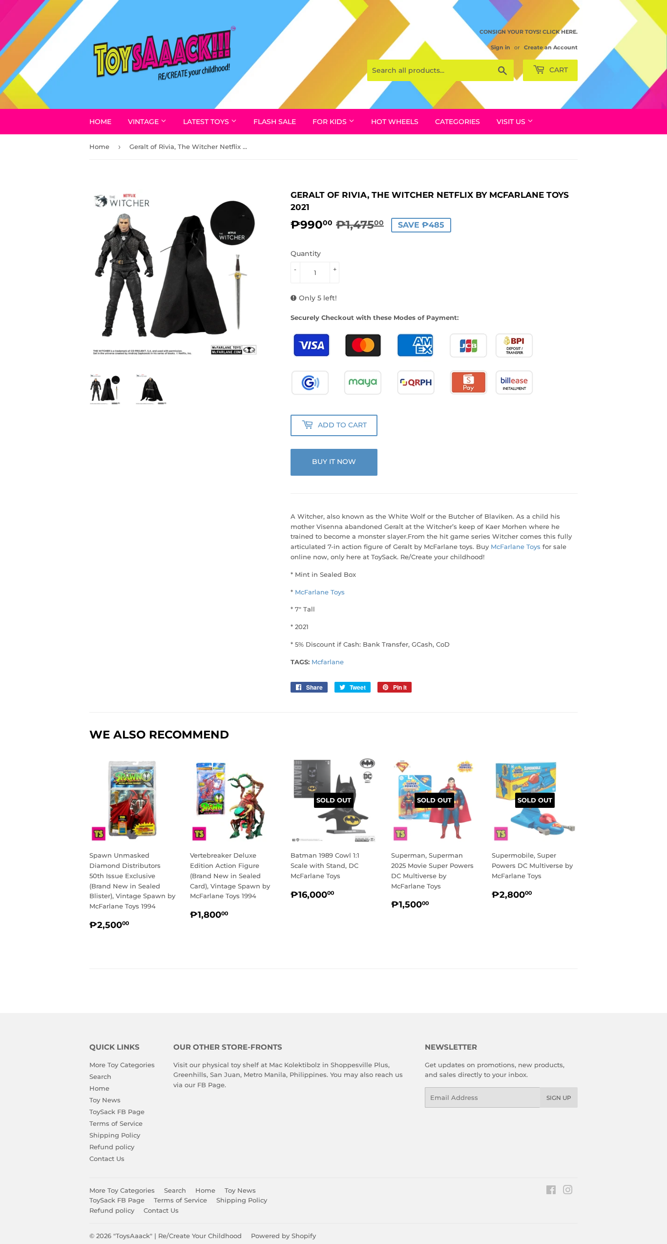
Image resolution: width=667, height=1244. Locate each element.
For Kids (331, 121)
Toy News (105, 1100)
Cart (557, 69)
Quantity (306, 253)
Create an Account (551, 47)
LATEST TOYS (207, 121)
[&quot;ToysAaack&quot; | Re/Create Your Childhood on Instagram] (568, 1191)
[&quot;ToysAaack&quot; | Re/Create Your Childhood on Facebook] (551, 1191)
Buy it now (334, 461)
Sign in (500, 47)
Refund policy (111, 1147)
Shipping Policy (114, 1135)
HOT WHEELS (394, 121)
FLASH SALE (274, 121)
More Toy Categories (122, 1065)
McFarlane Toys (516, 546)
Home (100, 121)
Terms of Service (116, 1123)
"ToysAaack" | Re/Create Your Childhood (177, 1236)
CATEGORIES (457, 121)
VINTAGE (144, 121)
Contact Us (107, 1158)
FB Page (211, 1085)
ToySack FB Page (117, 1112)
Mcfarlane (328, 662)
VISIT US (512, 121)
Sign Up (558, 1097)
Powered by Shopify (283, 1236)
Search (100, 1076)
